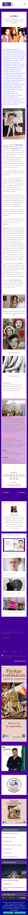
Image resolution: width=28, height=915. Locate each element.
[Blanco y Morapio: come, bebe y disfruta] (14, 603)
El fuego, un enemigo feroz (10, 856)
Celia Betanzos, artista (9, 837)
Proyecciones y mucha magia (11, 880)
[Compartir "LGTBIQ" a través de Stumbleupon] (10, 478)
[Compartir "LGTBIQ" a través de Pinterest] (17, 475)
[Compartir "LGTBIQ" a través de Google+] (10, 475)
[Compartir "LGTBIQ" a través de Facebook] (4, 475)
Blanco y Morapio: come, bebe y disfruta (13, 612)
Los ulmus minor (7, 852)
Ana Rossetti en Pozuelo (9, 573)
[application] (14, 898)
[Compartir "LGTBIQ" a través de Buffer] (23, 475)
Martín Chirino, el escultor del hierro (12, 593)
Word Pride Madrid (15, 446)
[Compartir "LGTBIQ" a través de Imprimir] (17, 478)
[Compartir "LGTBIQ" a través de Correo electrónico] (14, 478)
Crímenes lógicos (7, 849)
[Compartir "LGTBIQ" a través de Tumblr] (14, 475)
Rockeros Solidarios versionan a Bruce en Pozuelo (14, 888)
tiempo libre (16, 21)
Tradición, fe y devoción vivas (11, 833)
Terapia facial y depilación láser (10, 553)
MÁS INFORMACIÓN (20, 912)
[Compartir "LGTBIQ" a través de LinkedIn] (20, 475)
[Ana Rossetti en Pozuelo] (14, 564)
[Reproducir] (3, 898)
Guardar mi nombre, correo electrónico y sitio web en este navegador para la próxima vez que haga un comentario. (13, 656)
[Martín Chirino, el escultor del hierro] (14, 584)
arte (7, 21)
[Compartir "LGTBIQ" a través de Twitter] (7, 475)
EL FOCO (10, 21)
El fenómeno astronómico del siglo (12, 845)
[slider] (23, 897)
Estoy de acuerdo (8, 912)
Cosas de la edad (7, 841)
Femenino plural (7, 884)
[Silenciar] (20, 898)
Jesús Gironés (14, 19)
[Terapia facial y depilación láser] (14, 545)
